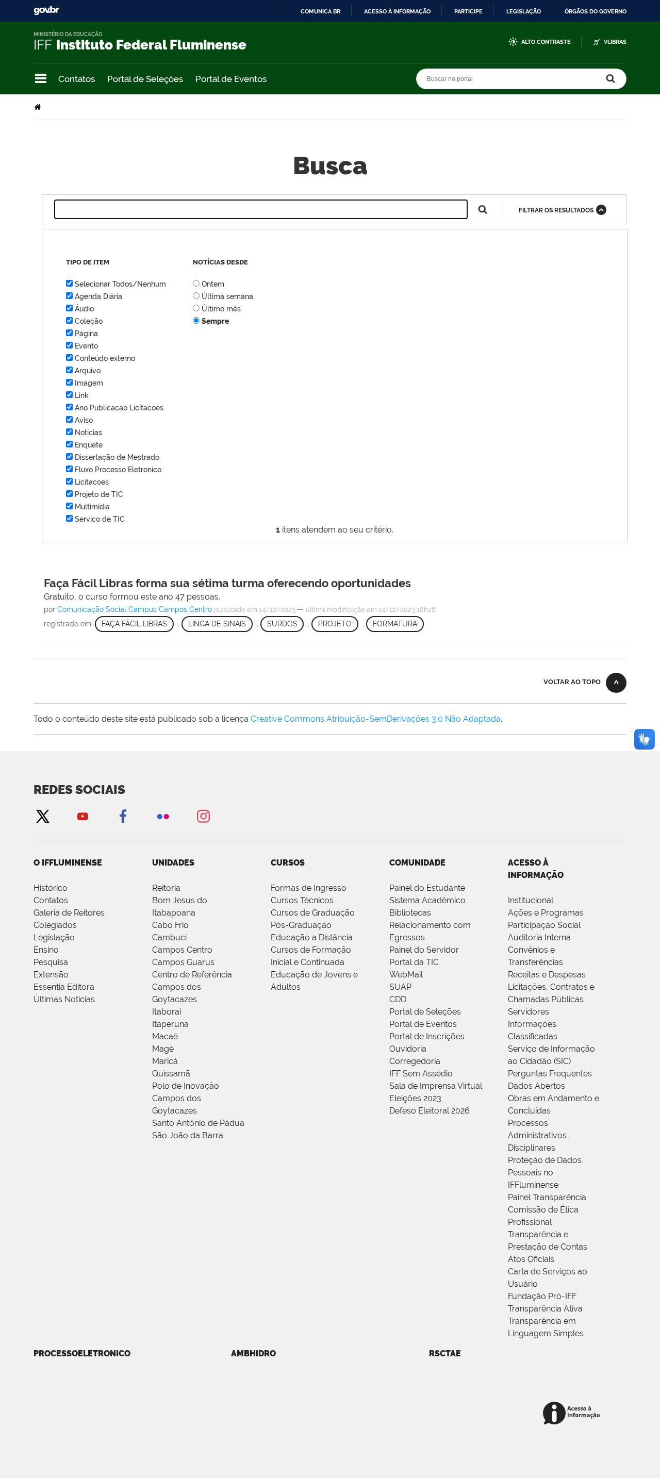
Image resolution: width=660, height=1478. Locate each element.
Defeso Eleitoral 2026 (429, 1111)
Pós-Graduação (301, 925)
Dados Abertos (536, 1086)
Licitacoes (92, 482)
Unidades (173, 863)
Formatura (395, 624)
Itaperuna (170, 1024)
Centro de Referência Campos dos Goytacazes (192, 987)
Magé (163, 1049)
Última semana (227, 296)
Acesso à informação (397, 11)
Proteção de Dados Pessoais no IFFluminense (545, 1172)
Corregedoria (414, 1061)
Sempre (215, 321)
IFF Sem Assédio (421, 1073)
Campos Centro (182, 950)
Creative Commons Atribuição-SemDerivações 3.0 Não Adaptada (376, 719)
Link (82, 395)
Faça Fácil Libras (134, 624)
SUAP (400, 987)
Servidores (528, 1012)
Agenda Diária (98, 296)
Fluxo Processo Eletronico (118, 470)
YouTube (82, 815)
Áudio (84, 309)
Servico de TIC (100, 519)
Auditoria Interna (539, 937)
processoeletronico (82, 1353)
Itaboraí (166, 1012)
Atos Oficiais (531, 1259)
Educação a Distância (312, 937)
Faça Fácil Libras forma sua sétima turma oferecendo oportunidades (227, 583)
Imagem (89, 383)
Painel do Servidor (424, 950)
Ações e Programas (546, 913)
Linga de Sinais (217, 624)
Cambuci (169, 937)
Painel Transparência (547, 1197)
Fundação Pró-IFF (542, 1296)
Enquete (89, 445)
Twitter (42, 815)
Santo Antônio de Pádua (198, 1123)
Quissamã (171, 1073)
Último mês (221, 309)
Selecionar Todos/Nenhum (120, 284)
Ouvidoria (407, 1049)
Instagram (203, 815)
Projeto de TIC (99, 494)
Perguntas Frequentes (550, 1073)
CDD (397, 999)
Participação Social (544, 925)
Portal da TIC (414, 962)
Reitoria (166, 888)
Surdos (282, 624)
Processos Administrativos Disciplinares (537, 1135)
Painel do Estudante (427, 888)
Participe (468, 11)
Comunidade (417, 863)
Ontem (213, 284)
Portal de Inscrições (427, 1036)
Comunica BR (320, 11)
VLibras (615, 42)
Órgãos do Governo (595, 11)
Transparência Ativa (545, 1309)
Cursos (288, 863)
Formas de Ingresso (308, 888)
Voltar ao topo (572, 682)
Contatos (76, 79)
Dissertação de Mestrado (117, 457)
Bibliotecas (410, 913)
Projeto (335, 624)
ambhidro (253, 1353)
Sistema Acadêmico (427, 900)
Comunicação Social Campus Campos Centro (134, 609)
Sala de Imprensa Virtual (435, 1086)
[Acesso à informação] (573, 1413)
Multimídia (92, 507)
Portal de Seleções (145, 79)
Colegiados (55, 925)
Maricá (165, 1061)
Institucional (530, 900)
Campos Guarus (183, 962)
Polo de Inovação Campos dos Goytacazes (185, 1098)
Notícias (88, 432)
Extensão (51, 974)
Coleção (89, 321)
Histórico (51, 888)
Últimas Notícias (64, 999)
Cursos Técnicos (302, 900)
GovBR (46, 10)
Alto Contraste (546, 42)
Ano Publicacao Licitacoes (119, 408)
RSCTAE (445, 1353)
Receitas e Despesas (547, 974)
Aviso (84, 420)
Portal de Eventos (231, 79)
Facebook (122, 815)
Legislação (523, 11)
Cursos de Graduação (313, 913)
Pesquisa (51, 962)
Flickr (163, 815)
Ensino (46, 950)
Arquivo (88, 371)
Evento (86, 346)
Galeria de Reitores (69, 913)
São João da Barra (187, 1135)
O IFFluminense (68, 863)
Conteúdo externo (105, 358)
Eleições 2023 (415, 1098)
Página (86, 333)
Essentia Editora (64, 987)
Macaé (165, 1036)
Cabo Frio (170, 925)
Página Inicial (39, 107)
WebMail (406, 974)
